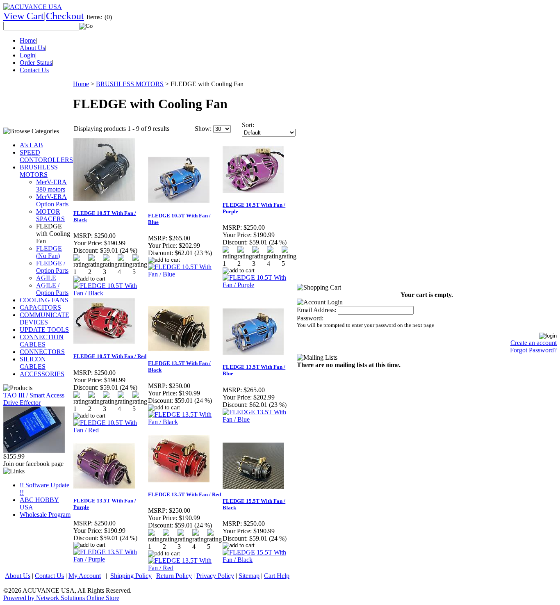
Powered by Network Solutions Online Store (61, 597)
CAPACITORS (40, 307)
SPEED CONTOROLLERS (46, 156)
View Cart (23, 16)
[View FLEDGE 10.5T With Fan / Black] (110, 293)
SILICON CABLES (33, 363)
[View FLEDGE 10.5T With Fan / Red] (110, 430)
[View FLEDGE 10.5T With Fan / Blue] (185, 274)
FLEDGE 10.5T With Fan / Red (109, 356)
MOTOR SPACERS (50, 215)
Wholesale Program (45, 514)
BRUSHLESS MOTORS (39, 171)
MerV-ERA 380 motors (51, 185)
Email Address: (316, 309)
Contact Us (34, 69)
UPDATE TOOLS (44, 329)
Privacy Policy (215, 575)
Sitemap (249, 575)
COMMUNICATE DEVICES (44, 318)
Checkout (65, 16)
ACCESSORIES (42, 373)
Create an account (533, 342)
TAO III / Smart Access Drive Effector (33, 399)
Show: (203, 128)
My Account (84, 575)
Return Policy (174, 575)
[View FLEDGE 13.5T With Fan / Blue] (259, 419)
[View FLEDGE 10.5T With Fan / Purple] (259, 284)
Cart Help (276, 575)
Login (27, 55)
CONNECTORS (42, 351)
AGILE (46, 277)
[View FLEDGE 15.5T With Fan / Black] (259, 559)
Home (28, 40)
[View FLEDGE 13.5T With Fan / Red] (185, 567)
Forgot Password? (533, 350)
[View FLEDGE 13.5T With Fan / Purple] (110, 559)
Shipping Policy (131, 575)
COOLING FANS (44, 300)
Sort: (248, 124)
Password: (310, 318)
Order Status (36, 62)
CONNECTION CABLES (42, 340)
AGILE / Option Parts (52, 289)
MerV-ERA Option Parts (52, 200)
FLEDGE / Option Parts (52, 267)
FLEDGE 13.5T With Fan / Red (184, 494)
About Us (32, 47)
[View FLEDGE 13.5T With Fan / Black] (185, 421)
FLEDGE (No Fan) (49, 252)
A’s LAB (31, 145)
